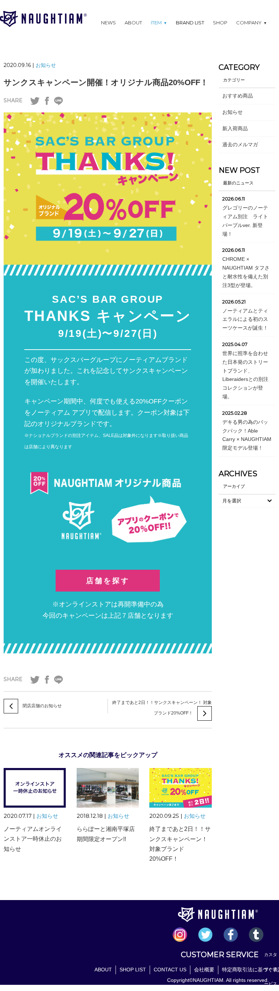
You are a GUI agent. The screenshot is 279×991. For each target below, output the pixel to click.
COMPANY (251, 22)
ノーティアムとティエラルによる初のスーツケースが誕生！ (245, 319)
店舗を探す (108, 581)
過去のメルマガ (240, 144)
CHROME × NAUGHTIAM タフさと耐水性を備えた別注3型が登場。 (246, 272)
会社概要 (204, 969)
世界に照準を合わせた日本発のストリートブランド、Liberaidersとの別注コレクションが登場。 (245, 374)
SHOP (220, 22)
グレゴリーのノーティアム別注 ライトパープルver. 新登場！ (245, 220)
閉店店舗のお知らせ (42, 705)
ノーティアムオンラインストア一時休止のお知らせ (33, 839)
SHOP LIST (133, 969)
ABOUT (133, 22)
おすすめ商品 (237, 96)
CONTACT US (170, 969)
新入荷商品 (235, 128)
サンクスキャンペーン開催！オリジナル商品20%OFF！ (106, 82)
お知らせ (46, 65)
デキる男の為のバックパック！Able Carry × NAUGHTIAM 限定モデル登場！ (246, 435)
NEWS (108, 22)
